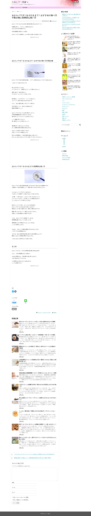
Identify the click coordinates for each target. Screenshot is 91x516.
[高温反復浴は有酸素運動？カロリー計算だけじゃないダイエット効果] (15, 375)
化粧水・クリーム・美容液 (68, 96)
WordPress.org (65, 159)
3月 (64, 141)
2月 (64, 142)
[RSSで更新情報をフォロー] (78, 2)
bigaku (54, 312)
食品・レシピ (65, 116)
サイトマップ (18, 7)
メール (13, 487)
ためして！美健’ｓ (20, 2)
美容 (63, 110)
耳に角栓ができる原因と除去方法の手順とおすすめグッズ (74, 82)
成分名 (63, 114)
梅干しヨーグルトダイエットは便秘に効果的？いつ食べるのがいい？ (37, 424)
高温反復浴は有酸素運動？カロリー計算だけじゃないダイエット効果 (37, 373)
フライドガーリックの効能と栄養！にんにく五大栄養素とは (74, 65)
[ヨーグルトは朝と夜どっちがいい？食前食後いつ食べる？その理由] (15, 337)
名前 (13, 482)
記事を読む (21, 331)
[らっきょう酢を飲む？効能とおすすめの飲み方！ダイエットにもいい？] (15, 413)
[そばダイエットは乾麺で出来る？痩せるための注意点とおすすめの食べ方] (15, 387)
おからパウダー (47, 312)
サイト (13, 492)
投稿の (65, 155)
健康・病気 (65, 112)
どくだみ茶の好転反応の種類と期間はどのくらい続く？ (74, 49)
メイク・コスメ (66, 102)
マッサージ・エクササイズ (68, 104)
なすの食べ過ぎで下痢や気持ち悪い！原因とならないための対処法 (74, 43)
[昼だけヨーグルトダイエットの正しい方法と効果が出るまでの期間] (15, 324)
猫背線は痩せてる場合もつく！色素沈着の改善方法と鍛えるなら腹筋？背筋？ (32, 457)
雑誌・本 (64, 118)
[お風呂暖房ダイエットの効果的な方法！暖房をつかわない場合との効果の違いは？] (15, 362)
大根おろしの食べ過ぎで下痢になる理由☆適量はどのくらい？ (74, 60)
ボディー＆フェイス (67, 98)
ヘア (63, 100)
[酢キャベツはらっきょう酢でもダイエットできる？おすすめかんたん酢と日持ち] (15, 440)
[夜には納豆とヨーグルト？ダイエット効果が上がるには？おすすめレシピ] (15, 400)
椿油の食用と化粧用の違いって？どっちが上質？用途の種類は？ (74, 87)
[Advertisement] (34, 47)
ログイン (64, 153)
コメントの (66, 157)
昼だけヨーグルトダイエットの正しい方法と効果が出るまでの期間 (37, 321)
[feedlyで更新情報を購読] (75, 2)
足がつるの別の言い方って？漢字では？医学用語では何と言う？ (74, 38)
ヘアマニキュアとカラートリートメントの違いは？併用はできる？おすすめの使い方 (34, 454)
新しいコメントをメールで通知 (20, 497)
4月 (64, 139)
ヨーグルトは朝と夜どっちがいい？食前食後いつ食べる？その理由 (37, 335)
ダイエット (53, 21)
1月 (64, 144)
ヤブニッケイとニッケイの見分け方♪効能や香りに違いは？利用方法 (74, 76)
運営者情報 (25, 7)
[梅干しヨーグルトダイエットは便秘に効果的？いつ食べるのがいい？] (15, 427)
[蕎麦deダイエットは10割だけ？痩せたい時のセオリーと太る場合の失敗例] (15, 349)
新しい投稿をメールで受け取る (20, 499)
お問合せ (12, 7)
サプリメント (65, 106)
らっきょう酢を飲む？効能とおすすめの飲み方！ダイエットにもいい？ (74, 71)
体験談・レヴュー (66, 120)
